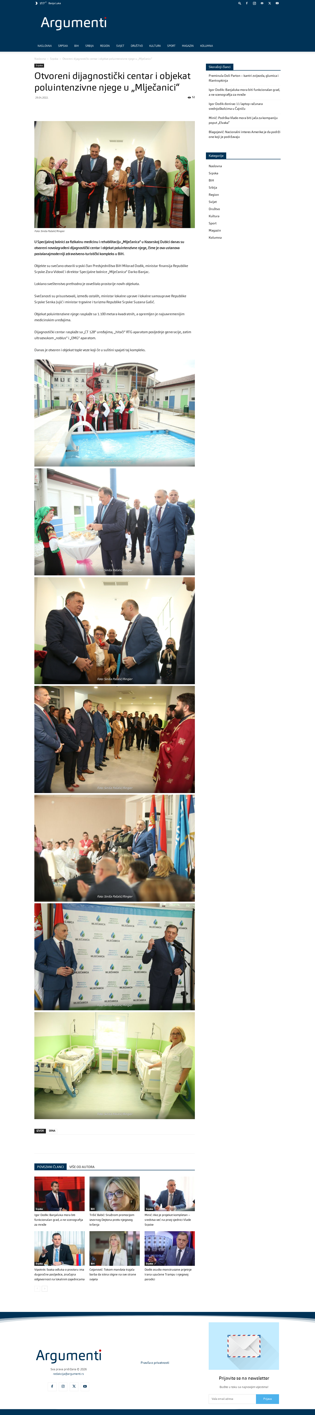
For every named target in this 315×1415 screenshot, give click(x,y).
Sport (171, 46)
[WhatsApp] (60, 108)
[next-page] (45, 1289)
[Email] (92, 108)
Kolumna (206, 46)
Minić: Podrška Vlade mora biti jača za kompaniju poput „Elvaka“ (243, 120)
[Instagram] (254, 3)
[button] (239, 3)
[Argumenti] (68, 1356)
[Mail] (262, 3)
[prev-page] (37, 1289)
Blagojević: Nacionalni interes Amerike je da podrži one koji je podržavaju (244, 135)
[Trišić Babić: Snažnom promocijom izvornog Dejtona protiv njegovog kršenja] (114, 1194)
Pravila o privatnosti (155, 1362)
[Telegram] (70, 108)
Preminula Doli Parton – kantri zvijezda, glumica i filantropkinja (244, 78)
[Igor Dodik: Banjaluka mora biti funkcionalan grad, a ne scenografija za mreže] (59, 1194)
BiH (76, 46)
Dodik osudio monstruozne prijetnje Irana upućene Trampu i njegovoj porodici (168, 1274)
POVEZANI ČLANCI (50, 1167)
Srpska (63, 46)
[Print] (102, 108)
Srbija (89, 46)
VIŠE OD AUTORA (82, 1167)
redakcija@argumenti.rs (68, 1374)
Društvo (137, 46)
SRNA (52, 1131)
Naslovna (45, 46)
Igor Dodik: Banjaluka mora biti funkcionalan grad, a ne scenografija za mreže (58, 1220)
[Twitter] (269, 3)
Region (105, 46)
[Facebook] (246, 3)
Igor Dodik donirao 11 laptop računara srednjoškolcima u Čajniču (236, 106)
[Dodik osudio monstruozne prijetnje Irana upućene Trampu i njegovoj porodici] (170, 1248)
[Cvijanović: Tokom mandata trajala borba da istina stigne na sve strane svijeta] (114, 1248)
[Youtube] (277, 3)
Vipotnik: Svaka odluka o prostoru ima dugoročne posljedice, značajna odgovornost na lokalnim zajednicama (59, 1274)
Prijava (267, 1399)
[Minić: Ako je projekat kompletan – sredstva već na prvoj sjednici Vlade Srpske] (170, 1194)
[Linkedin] (81, 108)
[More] (113, 108)
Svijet (120, 46)
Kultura (155, 46)
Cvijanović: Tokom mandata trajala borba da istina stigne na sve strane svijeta (112, 1274)
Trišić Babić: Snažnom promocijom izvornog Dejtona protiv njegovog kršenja (111, 1220)
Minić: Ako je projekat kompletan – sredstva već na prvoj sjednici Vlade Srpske (168, 1220)
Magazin (188, 46)
